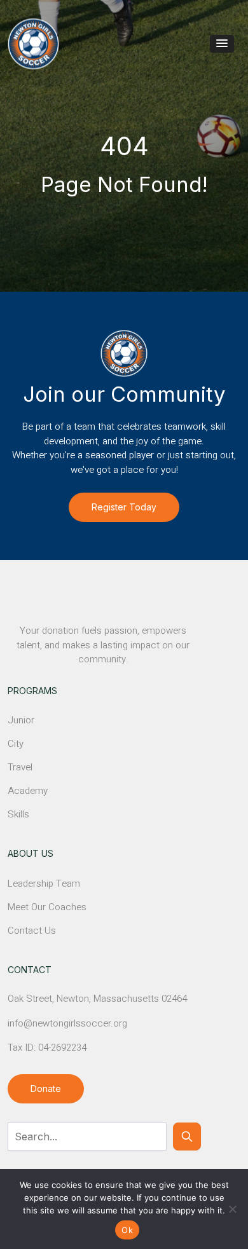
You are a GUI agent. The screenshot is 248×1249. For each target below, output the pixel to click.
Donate (46, 1088)
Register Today (124, 507)
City (16, 743)
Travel (20, 767)
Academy (28, 790)
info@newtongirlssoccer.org (67, 1023)
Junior (21, 720)
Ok (127, 1230)
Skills (18, 814)
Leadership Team (44, 883)
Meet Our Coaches (47, 907)
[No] (232, 1209)
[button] (222, 44)
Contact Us (32, 930)
